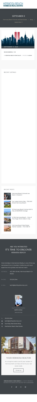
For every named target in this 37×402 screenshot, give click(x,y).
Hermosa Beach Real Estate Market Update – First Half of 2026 (21, 226)
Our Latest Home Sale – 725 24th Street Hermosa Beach (22, 202)
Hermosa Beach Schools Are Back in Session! (21, 194)
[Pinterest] (25, 387)
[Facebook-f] (12, 387)
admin (30, 55)
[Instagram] (21, 387)
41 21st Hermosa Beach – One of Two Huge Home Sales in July (22, 218)
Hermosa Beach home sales (13, 55)
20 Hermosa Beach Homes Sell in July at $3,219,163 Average (22, 210)
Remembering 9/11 (10, 52)
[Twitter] (16, 387)
